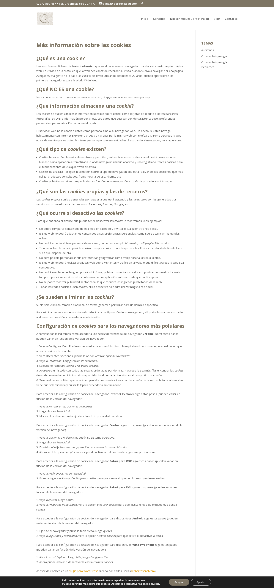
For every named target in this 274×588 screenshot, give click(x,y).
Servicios (159, 18)
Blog (217, 18)
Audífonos (207, 50)
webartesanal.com (143, 571)
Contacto (231, 18)
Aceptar (179, 582)
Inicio (144, 18)
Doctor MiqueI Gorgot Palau (189, 18)
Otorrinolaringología (214, 56)
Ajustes (200, 582)
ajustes (155, 584)
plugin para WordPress (83, 571)
